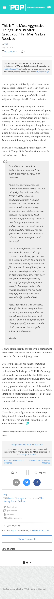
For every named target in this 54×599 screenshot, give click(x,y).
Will (6, 44)
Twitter (11, 498)
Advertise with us (41, 589)
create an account (40, 530)
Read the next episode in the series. (39, 461)
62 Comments (11, 51)
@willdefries (11, 507)
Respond (41, 472)
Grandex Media (14, 589)
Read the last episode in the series (14, 461)
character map (42, 71)
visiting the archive (11, 69)
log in (13, 530)
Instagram (21, 498)
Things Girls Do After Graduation (27, 444)
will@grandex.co (14, 518)
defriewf (10, 514)
